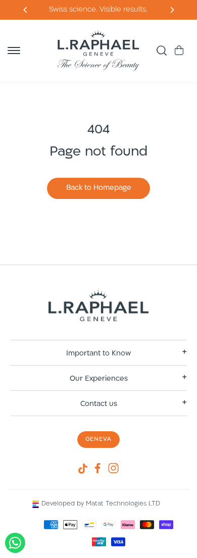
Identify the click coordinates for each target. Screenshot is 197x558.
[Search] (161, 50)
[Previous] (171, 10)
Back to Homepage (98, 188)
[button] (14, 50)
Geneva (98, 439)
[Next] (25, 10)
